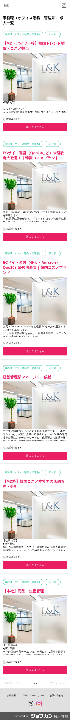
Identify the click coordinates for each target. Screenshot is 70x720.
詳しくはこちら (35, 127)
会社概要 (11, 695)
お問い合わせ (56, 695)
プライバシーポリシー (33, 695)
